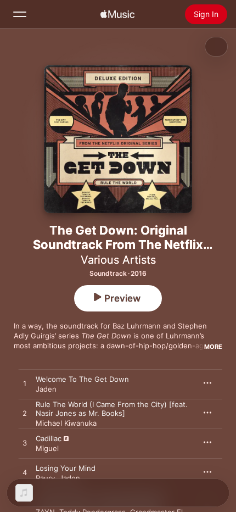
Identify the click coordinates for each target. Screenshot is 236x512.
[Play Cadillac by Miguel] (25, 443)
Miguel (47, 448)
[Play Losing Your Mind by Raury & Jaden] (25, 473)
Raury (45, 478)
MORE (213, 346)
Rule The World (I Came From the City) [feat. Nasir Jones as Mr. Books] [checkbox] (112, 409)
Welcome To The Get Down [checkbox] (82, 379)
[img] (117, 14)
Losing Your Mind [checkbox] (65, 468)
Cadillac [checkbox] (48, 438)
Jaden (46, 389)
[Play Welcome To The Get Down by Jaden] (25, 384)
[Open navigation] (20, 14)
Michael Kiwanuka (66, 423)
